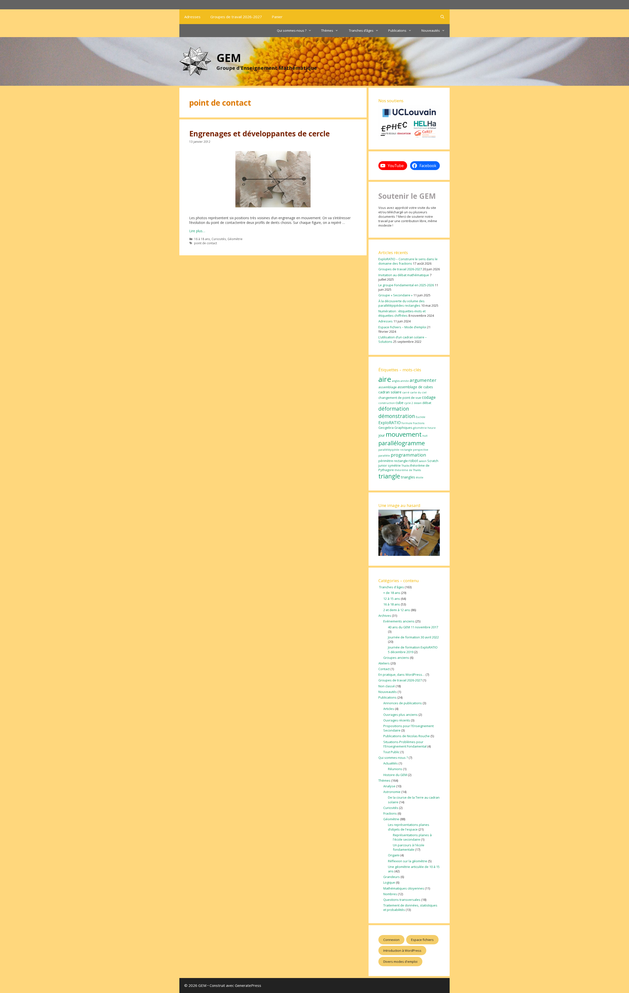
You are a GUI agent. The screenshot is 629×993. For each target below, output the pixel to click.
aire (384, 379)
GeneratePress (248, 985)
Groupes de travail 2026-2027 (236, 16)
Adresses (192, 16)
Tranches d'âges (391, 587)
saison (423, 461)
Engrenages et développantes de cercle (259, 134)
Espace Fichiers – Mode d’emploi (402, 327)
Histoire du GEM (395, 775)
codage (429, 397)
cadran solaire (389, 391)
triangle (389, 476)
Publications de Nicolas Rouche (406, 736)
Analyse (389, 786)
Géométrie (235, 239)
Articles (388, 708)
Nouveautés (430, 30)
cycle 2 (408, 403)
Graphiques (403, 427)
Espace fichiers (422, 939)
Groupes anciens (396, 657)
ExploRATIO (389, 422)
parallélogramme (401, 443)
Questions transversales (401, 899)
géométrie (420, 428)
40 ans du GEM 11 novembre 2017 (413, 627)
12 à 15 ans (391, 598)
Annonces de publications (402, 703)
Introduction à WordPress (402, 950)
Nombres (390, 894)
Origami (394, 855)
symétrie (394, 465)
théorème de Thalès (408, 470)
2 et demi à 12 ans (396, 610)
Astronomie (391, 792)
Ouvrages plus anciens (400, 714)
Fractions (390, 813)
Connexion (391, 939)
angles (396, 381)
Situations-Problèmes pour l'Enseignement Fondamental (405, 744)
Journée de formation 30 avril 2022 (413, 637)
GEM (228, 57)
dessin (418, 403)
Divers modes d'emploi (400, 961)
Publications (397, 30)
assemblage (387, 387)
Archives (384, 615)
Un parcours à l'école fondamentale (408, 847)
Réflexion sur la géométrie (407, 861)
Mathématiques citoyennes (403, 888)
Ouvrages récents (396, 720)
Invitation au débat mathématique (403, 275)
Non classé (386, 686)
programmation (408, 455)
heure (432, 428)
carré (405, 392)
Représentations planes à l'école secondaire (412, 837)
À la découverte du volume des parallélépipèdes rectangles (401, 303)
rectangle (401, 461)
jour (381, 435)
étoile (419, 477)
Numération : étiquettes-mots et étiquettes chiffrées (402, 313)
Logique (389, 882)
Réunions (395, 769)
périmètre (385, 461)
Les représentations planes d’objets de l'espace (408, 826)
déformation (393, 408)
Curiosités (219, 239)
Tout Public (391, 752)
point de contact (205, 243)
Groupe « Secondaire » (395, 295)
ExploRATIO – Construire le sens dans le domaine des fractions (408, 261)
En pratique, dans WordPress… (401, 674)
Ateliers (384, 663)
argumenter (423, 380)
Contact (384, 669)
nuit (425, 435)
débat (426, 403)
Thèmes (327, 30)
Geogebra (386, 427)
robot (413, 460)
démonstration (396, 416)
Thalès (405, 465)
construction (386, 403)
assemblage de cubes (415, 386)
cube (399, 402)
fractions (418, 423)
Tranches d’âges (360, 30)
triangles (408, 477)
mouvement (404, 434)
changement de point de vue (399, 397)
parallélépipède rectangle (395, 449)
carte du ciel (418, 392)
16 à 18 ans (202, 239)
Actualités (390, 763)
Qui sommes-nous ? (291, 30)
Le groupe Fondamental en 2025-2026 (406, 285)
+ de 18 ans (391, 592)
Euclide (420, 417)
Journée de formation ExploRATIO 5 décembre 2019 (413, 649)
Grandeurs (391, 877)
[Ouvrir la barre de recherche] (442, 16)
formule (406, 423)
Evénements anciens (399, 621)
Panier (277, 16)
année (404, 381)
